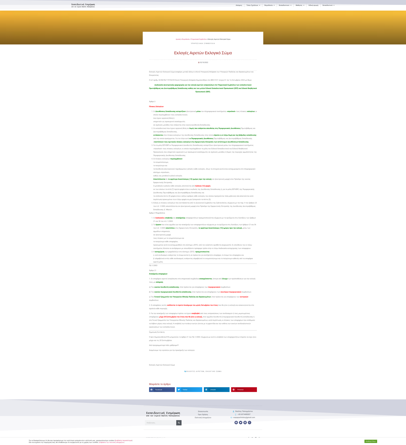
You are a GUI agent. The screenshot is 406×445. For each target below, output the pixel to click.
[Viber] (249, 422)
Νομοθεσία (268, 5)
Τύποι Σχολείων (252, 5)
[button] (162, 389)
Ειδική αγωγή (313, 5)
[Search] (179, 422)
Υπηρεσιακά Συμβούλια (198, 39)
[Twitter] (240, 422)
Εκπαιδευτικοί (284, 5)
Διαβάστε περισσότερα (123, 440)
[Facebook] (236, 422)
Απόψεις (239, 5)
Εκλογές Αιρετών (195, 371)
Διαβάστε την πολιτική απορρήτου (111, 442)
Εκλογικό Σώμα (214, 371)
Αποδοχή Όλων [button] (371, 441)
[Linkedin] (245, 422)
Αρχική (178, 39)
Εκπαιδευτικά (327, 5)
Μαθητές (299, 5)
